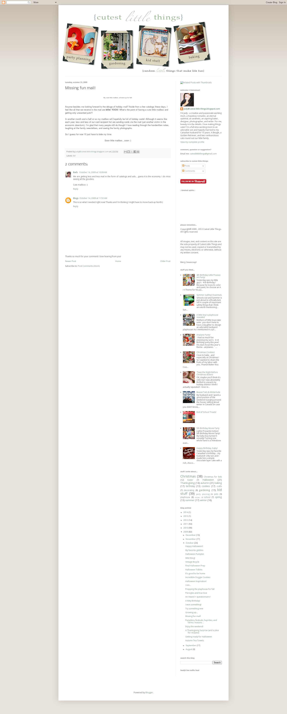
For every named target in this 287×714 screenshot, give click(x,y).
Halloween (208, 479)
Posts (187, 165)
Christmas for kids (213, 476)
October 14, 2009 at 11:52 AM (93, 198)
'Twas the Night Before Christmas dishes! (207, 373)
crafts (219, 486)
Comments (189, 171)
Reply (75, 188)
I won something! (193, 604)
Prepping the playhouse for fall (199, 589)
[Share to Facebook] (135, 151)
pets (216, 494)
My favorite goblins (194, 550)
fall (74, 155)
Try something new (194, 608)
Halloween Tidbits (193, 569)
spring (218, 497)
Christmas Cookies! (205, 352)
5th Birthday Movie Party (207, 428)
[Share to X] (131, 151)
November (191, 539)
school (207, 497)
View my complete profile (192, 142)
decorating (189, 490)
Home (118, 261)
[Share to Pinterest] (138, 151)
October (190, 542)
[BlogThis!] (128, 151)
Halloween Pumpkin (194, 554)
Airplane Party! (203, 334)
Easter (190, 479)
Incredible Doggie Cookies (197, 577)
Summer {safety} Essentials (209, 295)
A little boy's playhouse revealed (207, 316)
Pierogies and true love (196, 593)
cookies (206, 486)
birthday (190, 486)
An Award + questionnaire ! (198, 596)
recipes (197, 497)
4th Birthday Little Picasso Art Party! (208, 276)
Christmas (188, 476)
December (191, 535)
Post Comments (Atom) (89, 266)
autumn (204, 482)
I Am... (188, 585)
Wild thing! (190, 558)
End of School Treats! (206, 412)
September (191, 645)
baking (218, 482)
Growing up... (191, 612)
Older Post (165, 261)
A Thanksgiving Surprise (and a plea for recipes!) (202, 631)
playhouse (185, 497)
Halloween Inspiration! (195, 581)
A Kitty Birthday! (192, 600)
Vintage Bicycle (192, 561)
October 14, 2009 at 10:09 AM (93, 172)
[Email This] (125, 151)
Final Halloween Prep (195, 565)
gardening (204, 490)
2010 (186, 527)
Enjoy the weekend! (194, 626)
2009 (186, 531)
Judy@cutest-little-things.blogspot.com (92, 151)
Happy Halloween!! (194, 546)
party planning (203, 494)
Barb (75, 172)
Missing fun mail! (193, 616)
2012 (186, 520)
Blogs (75, 198)
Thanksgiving (187, 482)
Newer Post (70, 261)
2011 (186, 524)
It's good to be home (195, 573)
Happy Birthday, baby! (207, 448)
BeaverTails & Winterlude (208, 392)
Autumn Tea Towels (194, 640)
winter (203, 500)
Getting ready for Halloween (198, 636)
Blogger (149, 692)
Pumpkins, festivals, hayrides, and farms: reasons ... (201, 621)
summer (189, 500)
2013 (186, 516)
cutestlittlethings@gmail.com (203, 153)
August (189, 649)
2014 (186, 512)
